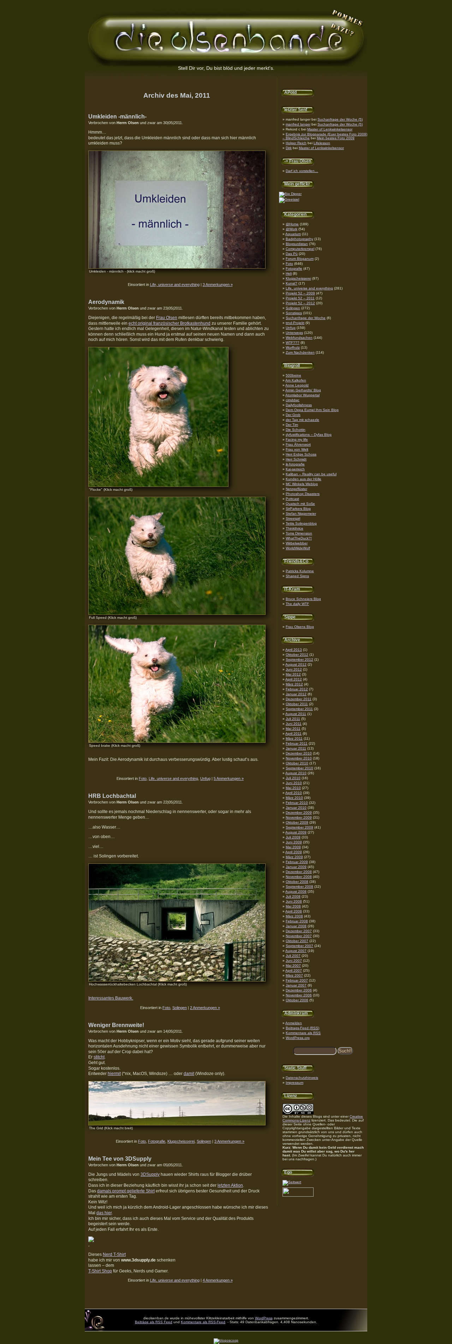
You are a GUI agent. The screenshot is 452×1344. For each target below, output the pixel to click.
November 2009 (299, 817)
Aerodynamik (106, 302)
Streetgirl (293, 518)
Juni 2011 (294, 724)
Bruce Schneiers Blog (303, 599)
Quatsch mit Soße (300, 504)
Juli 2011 (293, 719)
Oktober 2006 (297, 1000)
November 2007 (299, 936)
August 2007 (296, 951)
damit (189, 1073)
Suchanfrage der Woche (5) (340, 119)
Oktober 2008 (297, 882)
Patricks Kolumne (300, 571)
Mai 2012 (293, 674)
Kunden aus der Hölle (303, 479)
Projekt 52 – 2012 (300, 303)
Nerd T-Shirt (114, 1254)
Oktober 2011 (297, 704)
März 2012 (294, 684)
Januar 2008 (296, 926)
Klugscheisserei (298, 278)
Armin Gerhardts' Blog (303, 390)
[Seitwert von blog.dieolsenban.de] (291, 1182)
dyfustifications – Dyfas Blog (309, 434)
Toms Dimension (299, 533)
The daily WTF (297, 604)
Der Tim (292, 425)
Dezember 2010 (299, 753)
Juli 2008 (293, 896)
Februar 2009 (297, 862)
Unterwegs (294, 333)
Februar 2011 (297, 743)
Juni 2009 (294, 842)
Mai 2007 (293, 965)
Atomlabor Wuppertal (302, 395)
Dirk (289, 148)
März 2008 (294, 916)
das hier (104, 1212)
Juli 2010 (293, 778)
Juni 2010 (294, 783)
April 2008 (293, 911)
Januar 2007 (296, 985)
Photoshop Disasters (303, 494)
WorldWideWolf (298, 548)
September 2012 (299, 659)
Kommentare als (303, 1033)
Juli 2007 (293, 956)
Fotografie (294, 268)
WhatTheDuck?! (299, 538)
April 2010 (293, 793)
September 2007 (299, 946)
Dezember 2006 (299, 990)
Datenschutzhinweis (302, 1078)
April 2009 (293, 852)
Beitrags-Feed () (302, 1028)
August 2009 (296, 832)
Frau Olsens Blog (300, 627)
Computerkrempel (300, 249)
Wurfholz (293, 347)
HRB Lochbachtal (112, 796)
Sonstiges (294, 313)
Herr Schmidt (296, 459)
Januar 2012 (296, 694)
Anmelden (293, 1023)
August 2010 (296, 773)
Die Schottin (295, 430)
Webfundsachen (299, 338)
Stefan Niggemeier (301, 513)
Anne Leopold (297, 385)
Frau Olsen (166, 317)
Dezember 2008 (299, 872)
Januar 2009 (296, 867)
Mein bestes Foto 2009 (336, 138)
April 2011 (293, 733)
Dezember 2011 (298, 699)
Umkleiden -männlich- (117, 117)
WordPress (264, 1318)
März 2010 (294, 798)
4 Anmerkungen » (218, 1280)
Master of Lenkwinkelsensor (329, 129)
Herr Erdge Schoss (301, 454)
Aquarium (293, 234)
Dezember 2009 (299, 812)
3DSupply (150, 1174)
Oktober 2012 (297, 654)
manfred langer (298, 124)
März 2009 (294, 857)
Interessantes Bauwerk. (110, 998)
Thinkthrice (294, 528)
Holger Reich (296, 143)
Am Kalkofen (295, 380)
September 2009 (299, 827)
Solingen (293, 308)
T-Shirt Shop (100, 1271)
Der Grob (293, 415)
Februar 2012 (297, 689)
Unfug (291, 328)
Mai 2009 (293, 847)
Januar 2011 (296, 748)
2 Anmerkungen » (205, 1008)
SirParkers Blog (298, 509)
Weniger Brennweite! (116, 1025)
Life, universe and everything (309, 288)
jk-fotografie (295, 464)
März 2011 (294, 738)
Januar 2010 (296, 808)
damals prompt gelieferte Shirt (126, 1191)
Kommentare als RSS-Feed (203, 1322)
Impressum (294, 1083)
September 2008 (299, 886)
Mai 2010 (293, 788)
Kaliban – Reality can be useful (311, 474)
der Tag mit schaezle (302, 420)
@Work (291, 229)
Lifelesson (322, 143)
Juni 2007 (294, 961)
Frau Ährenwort (298, 444)
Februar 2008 (297, 921)
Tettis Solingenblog (301, 523)
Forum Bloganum (300, 259)
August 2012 (296, 664)
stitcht (99, 1057)
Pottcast (292, 499)
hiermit (114, 1073)
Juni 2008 (294, 901)
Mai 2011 (293, 729)
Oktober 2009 (297, 822)
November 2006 (299, 995)
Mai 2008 (293, 906)
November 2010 (299, 758)
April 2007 (293, 970)
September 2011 (299, 709)
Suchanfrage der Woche (306, 318)
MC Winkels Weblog (302, 484)
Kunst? (291, 283)
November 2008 (299, 877)
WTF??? (292, 342)
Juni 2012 (294, 669)
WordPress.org (298, 1038)
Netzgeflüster (296, 489)
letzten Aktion (230, 1185)
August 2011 (295, 714)
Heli (289, 273)
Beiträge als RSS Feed (153, 1322)
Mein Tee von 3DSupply (119, 1159)
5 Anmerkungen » (229, 778)
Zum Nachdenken (300, 352)
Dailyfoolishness (299, 405)
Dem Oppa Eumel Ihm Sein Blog (312, 410)
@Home (292, 224)
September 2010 (299, 768)
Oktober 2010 (297, 763)
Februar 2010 (297, 803)
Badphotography (299, 239)
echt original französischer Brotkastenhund (169, 323)
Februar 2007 (297, 980)
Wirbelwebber (297, 543)
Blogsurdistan (297, 244)
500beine (293, 375)
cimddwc (292, 400)
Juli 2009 (293, 837)
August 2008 (296, 891)
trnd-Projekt (295, 323)
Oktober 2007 (297, 941)
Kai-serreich (295, 469)
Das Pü (292, 254)
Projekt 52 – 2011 (300, 298)
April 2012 (293, 679)
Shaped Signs (297, 576)
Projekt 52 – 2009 (300, 293)
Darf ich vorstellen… (302, 171)
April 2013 (293, 650)
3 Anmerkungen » (218, 284)
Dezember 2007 (299, 931)
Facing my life (297, 439)
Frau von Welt (297, 449)
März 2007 (294, 975)
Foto (289, 263)
